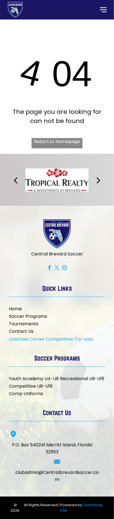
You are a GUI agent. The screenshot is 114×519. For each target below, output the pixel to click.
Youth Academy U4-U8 (34, 378)
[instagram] (64, 268)
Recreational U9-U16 (82, 378)
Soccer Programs (28, 316)
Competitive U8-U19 (30, 386)
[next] (98, 180)
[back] (15, 180)
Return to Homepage (57, 141)
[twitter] (57, 268)
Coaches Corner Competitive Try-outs (51, 339)
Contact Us (21, 331)
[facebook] (49, 268)
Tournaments (23, 324)
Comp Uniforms (26, 393)
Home (15, 309)
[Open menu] (103, 10)
